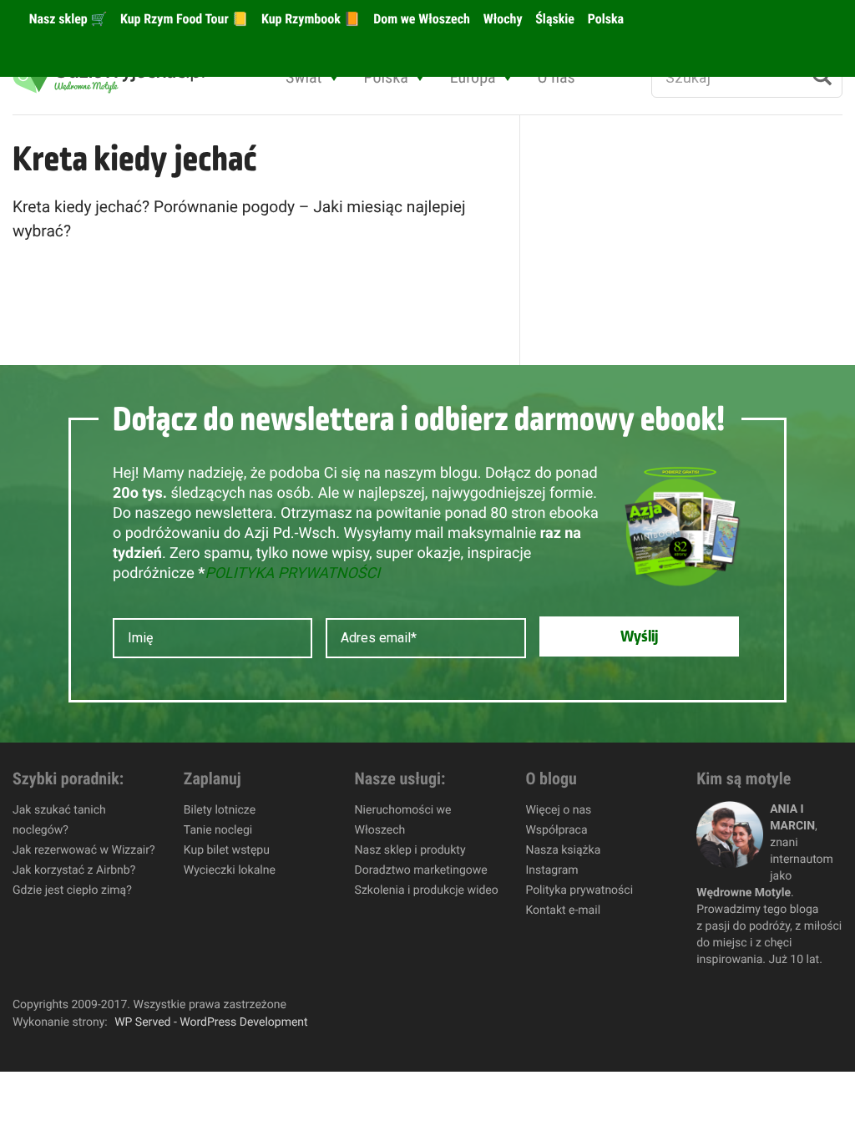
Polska (604, 19)
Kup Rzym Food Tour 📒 (182, 19)
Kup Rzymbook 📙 (309, 19)
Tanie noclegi (218, 830)
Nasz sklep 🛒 (66, 19)
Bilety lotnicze (219, 810)
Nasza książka (562, 850)
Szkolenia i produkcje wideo (426, 890)
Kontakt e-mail (562, 910)
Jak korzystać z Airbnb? (74, 870)
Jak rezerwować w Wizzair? (84, 850)
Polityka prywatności (579, 890)
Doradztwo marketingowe (421, 870)
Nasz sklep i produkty (410, 850)
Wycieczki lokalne (230, 870)
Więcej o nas (558, 810)
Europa (473, 77)
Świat (303, 77)
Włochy (501, 19)
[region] (217, 1020)
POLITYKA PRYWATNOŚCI (292, 573)
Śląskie (554, 19)
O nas (556, 77)
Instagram (551, 870)
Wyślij (639, 636)
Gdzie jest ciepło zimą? (72, 890)
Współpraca (556, 830)
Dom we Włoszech (420, 19)
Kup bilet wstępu (227, 850)
